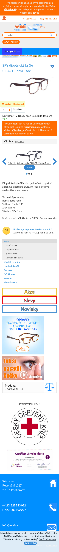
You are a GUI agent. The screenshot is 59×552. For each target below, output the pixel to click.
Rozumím (30, 543)
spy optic (19, 141)
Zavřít (36, 12)
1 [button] (27, 174)
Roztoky (8, 270)
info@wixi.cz (29, 19)
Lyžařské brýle (11, 253)
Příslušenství (10, 282)
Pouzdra (8, 278)
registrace (27, 6)
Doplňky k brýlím (12, 261)
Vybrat (29, 167)
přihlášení (9, 9)
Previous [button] (4, 161)
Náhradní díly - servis (14, 258)
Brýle (6, 241)
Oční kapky (9, 274)
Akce (29, 292)
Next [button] (55, 161)
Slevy (29, 300)
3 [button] (31, 174)
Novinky (29, 309)
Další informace (47, 539)
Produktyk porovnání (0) (14, 387)
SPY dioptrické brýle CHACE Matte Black (29, 163)
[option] (29, 56)
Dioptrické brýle (12, 249)
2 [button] (29, 174)
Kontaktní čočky (12, 266)
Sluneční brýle (11, 245)
